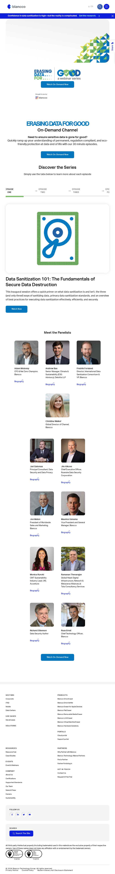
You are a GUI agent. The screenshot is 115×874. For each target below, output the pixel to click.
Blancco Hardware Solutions (68, 726)
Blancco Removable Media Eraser (70, 714)
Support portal (63, 739)
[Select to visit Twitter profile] (24, 814)
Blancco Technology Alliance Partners (71, 756)
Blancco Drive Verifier (65, 703)
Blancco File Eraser (64, 710)
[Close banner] (112, 16)
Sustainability (11, 798)
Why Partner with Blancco (67, 752)
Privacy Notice (12, 870)
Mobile (8, 706)
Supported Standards (14, 782)
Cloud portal (62, 735)
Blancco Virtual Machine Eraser (69, 722)
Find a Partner (63, 759)
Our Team (9, 786)
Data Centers (11, 710)
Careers (9, 794)
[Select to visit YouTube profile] (29, 814)
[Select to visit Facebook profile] (12, 814)
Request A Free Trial (65, 777)
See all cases (10, 720)
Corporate (10, 699)
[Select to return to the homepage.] (16, 6)
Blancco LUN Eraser (65, 718)
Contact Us (62, 773)
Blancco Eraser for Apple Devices (70, 706)
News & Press (11, 790)
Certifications (11, 778)
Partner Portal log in (65, 763)
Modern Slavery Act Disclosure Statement (55, 870)
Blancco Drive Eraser (65, 699)
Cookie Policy (28, 870)
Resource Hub (11, 752)
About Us (9, 775)
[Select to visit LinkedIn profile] (18, 814)
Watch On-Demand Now (57, 84)
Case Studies (11, 756)
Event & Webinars (12, 765)
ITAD (7, 703)
